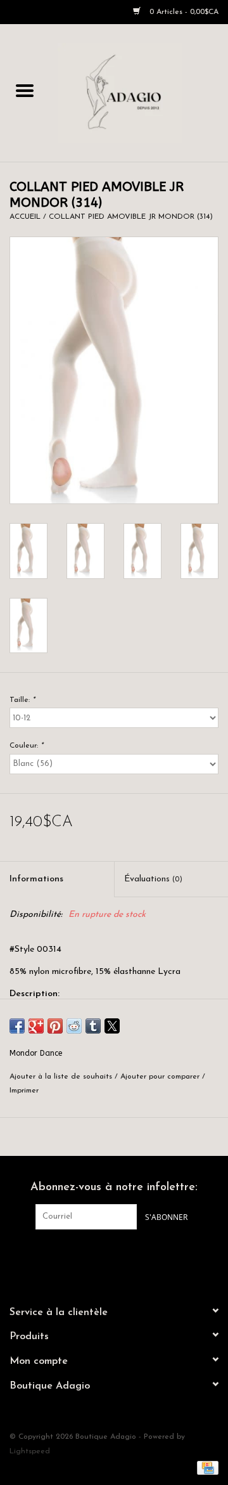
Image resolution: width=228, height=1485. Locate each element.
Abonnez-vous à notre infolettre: (114, 1187)
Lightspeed (30, 1451)
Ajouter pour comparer (161, 1076)
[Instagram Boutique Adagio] (125, 1255)
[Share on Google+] (36, 1026)
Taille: (22, 700)
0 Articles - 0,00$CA (182, 12)
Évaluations (153, 879)
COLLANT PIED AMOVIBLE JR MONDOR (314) (131, 217)
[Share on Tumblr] (93, 1026)
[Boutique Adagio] (139, 92)
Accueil (25, 217)
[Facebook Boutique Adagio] (102, 1255)
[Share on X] (112, 1026)
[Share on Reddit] (74, 1026)
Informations (36, 879)
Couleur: (26, 745)
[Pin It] (55, 1026)
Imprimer (24, 1090)
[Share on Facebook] (17, 1026)
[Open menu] (24, 90)
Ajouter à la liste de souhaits (62, 1076)
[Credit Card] (205, 1467)
